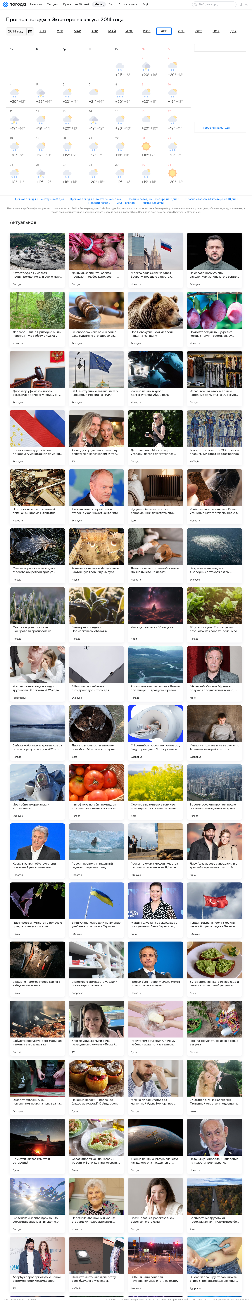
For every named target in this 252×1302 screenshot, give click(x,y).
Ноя (216, 31)
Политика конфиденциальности (137, 1299)
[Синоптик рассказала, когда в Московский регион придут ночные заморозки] (37, 555)
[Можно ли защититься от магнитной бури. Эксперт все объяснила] (155, 1087)
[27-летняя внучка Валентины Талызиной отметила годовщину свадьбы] (214, 1087)
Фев (60, 31)
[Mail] (5, 4)
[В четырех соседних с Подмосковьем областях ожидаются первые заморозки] (96, 615)
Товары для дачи (152, 203)
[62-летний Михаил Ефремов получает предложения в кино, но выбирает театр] (214, 674)
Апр (95, 31)
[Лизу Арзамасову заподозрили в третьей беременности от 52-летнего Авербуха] (214, 851)
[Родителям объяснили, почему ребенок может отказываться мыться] (155, 1028)
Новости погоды (99, 203)
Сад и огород (126, 203)
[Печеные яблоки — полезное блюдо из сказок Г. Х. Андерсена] (96, 1087)
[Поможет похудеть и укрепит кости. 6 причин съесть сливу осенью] (214, 319)
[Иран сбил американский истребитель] (37, 792)
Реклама (31, 1299)
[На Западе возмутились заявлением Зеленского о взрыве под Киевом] (214, 260)
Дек (233, 31)
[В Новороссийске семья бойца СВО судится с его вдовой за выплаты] (96, 319)
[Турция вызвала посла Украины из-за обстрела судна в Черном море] (214, 910)
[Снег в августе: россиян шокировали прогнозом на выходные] (37, 615)
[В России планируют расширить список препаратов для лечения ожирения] (214, 1264)
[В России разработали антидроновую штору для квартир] (96, 674)
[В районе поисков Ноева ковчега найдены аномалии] (37, 969)
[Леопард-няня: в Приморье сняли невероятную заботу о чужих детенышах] (37, 319)
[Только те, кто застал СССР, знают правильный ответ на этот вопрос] (214, 437)
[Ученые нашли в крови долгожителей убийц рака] (155, 378)
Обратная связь (200, 1299)
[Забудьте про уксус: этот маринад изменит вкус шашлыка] (37, 1028)
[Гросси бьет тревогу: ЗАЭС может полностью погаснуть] (155, 969)
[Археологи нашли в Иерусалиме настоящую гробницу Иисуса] (96, 555)
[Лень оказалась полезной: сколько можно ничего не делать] (155, 555)
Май (112, 31)
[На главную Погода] (17, 4)
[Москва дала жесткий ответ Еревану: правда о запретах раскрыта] (155, 260)
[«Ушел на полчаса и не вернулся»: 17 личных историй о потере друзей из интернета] (214, 733)
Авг (164, 31)
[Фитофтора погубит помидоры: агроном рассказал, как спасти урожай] (96, 792)
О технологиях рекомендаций (173, 1299)
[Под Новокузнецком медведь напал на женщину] (155, 319)
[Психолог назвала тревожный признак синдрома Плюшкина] (37, 496)
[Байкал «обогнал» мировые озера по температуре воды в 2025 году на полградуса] (37, 733)
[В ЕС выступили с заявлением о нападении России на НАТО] (96, 378)
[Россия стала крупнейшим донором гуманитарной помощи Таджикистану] (37, 437)
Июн (129, 31)
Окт (198, 31)
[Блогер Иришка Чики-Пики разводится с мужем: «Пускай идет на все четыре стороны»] (96, 1028)
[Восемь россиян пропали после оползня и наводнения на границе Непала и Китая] (214, 792)
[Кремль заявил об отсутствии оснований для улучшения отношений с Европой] (37, 851)
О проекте (111, 1299)
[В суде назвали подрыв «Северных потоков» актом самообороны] (214, 555)
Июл (147, 31)
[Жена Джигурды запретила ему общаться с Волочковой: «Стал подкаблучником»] (96, 437)
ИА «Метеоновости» (238, 1299)
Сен (181, 31)
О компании (17, 1299)
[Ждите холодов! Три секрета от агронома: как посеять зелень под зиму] (214, 615)
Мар (77, 31)
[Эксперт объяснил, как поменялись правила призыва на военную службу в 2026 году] (37, 1087)
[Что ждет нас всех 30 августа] (155, 615)
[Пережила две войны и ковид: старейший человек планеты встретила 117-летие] (96, 1205)
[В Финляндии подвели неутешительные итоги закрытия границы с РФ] (155, 1264)
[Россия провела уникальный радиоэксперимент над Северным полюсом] (96, 851)
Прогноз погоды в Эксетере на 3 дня (39, 199)
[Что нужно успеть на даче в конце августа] (214, 1028)
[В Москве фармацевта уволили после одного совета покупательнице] (96, 969)
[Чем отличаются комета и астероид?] (37, 1146)
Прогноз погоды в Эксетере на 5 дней (95, 199)
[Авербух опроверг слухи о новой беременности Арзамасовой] (37, 1264)
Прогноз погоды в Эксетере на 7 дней (153, 199)
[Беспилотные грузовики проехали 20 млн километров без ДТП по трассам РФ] (214, 1205)
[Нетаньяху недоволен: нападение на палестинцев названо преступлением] (214, 1146)
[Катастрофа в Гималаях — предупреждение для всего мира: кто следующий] (37, 260)
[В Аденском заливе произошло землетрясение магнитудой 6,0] (37, 1205)
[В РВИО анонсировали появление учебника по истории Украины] (96, 910)
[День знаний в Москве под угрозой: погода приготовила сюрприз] (155, 437)
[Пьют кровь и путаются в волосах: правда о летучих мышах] (37, 910)
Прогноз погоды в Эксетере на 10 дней (211, 199)
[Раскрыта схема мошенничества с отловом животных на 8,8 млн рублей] (155, 851)
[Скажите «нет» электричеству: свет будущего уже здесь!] (96, 1264)
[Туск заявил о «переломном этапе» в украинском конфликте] (96, 496)
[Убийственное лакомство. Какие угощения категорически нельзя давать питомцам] (214, 496)
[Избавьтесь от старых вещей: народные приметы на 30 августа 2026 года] (214, 378)
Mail (6, 1299)
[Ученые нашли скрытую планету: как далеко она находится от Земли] (155, 1146)
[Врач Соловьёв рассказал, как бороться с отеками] (155, 1205)
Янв (42, 31)
